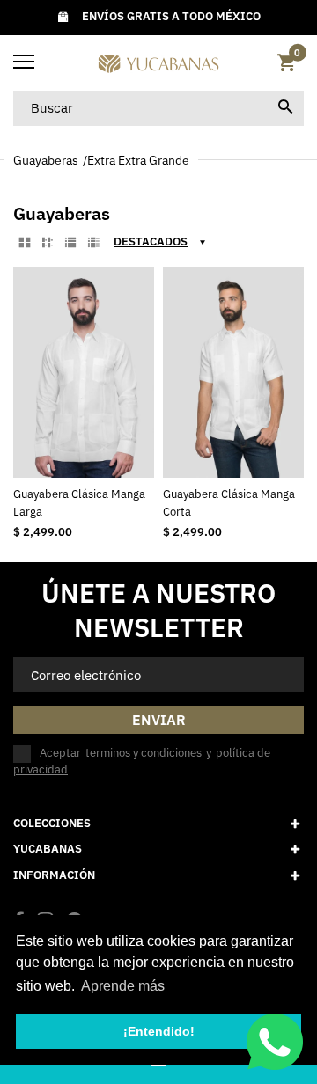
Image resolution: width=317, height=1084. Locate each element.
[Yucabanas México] (158, 62)
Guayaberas (45, 160)
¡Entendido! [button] (159, 1031)
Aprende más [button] (123, 985)
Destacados (151, 241)
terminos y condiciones (143, 752)
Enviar (159, 720)
